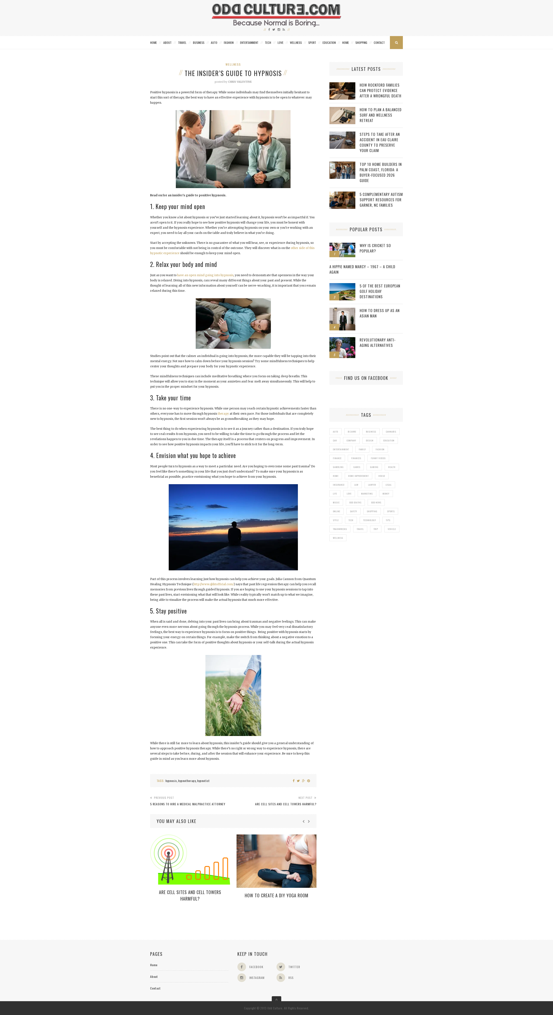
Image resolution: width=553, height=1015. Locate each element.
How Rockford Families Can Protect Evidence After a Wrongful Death (380, 90)
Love (280, 42)
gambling (338, 467)
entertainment (341, 449)
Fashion (229, 42)
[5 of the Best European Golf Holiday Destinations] (342, 285)
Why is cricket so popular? (375, 248)
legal (389, 484)
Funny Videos (378, 458)
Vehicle (392, 529)
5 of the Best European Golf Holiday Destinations (380, 291)
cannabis (391, 431)
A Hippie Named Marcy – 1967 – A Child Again (362, 269)
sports (391, 511)
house (381, 475)
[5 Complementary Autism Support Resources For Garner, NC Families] (342, 194)
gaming (374, 467)
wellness (338, 537)
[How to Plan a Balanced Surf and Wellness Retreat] (342, 109)
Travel (182, 42)
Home (153, 42)
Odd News (376, 502)
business (371, 431)
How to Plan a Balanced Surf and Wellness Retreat (381, 115)
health (392, 467)
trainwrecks (340, 529)
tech (350, 520)
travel (360, 529)
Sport (312, 42)
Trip (375, 529)
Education (329, 42)
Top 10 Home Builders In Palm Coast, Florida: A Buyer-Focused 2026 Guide (381, 172)
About (167, 42)
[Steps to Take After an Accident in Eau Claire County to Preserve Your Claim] (342, 134)
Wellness (296, 42)
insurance (339, 484)
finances (356, 458)
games (356, 467)
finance (337, 458)
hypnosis (171, 780)
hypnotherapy (187, 780)
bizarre (352, 431)
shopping (372, 511)
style (336, 520)
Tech (268, 42)
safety (353, 511)
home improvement (358, 475)
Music (336, 502)
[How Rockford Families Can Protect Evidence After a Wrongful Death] (342, 84)
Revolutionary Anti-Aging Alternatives (378, 342)
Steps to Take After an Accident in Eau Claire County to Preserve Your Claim (380, 142)
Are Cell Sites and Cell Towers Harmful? (190, 895)
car (335, 440)
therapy (223, 414)
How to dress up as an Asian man (380, 313)
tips (388, 520)
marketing (367, 493)
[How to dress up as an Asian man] (342, 310)
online (336, 511)
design (369, 440)
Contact (379, 42)
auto (335, 431)
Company (351, 440)
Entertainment (249, 42)
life (335, 493)
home (335, 475)
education (388, 440)
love (349, 493)
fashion (380, 449)
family (362, 449)
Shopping (361, 42)
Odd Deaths (355, 502)
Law (356, 484)
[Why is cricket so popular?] (342, 245)
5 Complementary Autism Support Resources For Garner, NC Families (381, 200)
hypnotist (203, 780)
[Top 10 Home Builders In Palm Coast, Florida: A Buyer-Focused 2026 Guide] (342, 164)
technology (369, 520)
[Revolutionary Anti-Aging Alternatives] (342, 339)
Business (198, 42)
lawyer (372, 484)
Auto (214, 42)
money (386, 493)
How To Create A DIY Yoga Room (276, 895)
